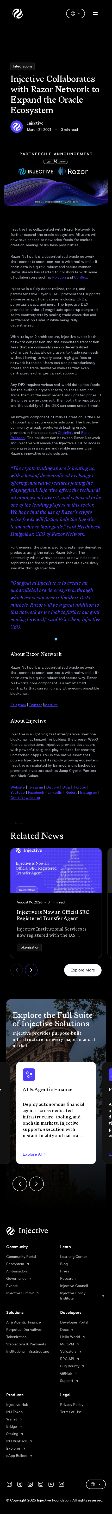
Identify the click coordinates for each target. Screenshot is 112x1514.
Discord (52, 787)
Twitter (35, 704)
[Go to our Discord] (9, 1484)
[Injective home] (35, 1231)
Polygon (59, 277)
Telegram (18, 704)
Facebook (36, 792)
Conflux (80, 277)
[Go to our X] (20, 1484)
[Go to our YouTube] (51, 1484)
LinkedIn (54, 792)
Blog (66, 787)
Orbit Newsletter (25, 797)
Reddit (71, 792)
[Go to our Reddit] (30, 1484)
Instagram (88, 792)
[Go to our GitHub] (41, 1484)
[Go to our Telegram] (61, 1484)
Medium (51, 704)
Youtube (17, 792)
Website (17, 787)
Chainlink (65, 432)
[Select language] (75, 13)
